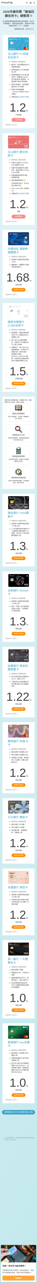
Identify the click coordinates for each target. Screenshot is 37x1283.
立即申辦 (18, 120)
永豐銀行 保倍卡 (18, 887)
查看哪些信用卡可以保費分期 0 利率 (18, 1112)
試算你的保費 (18, 289)
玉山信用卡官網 (23, 97)
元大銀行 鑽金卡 (18, 817)
